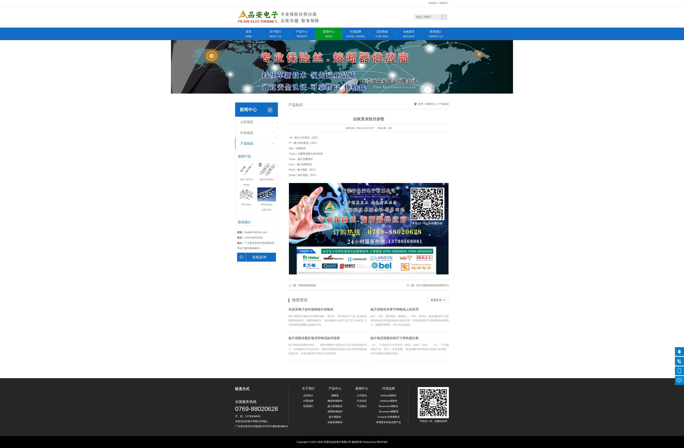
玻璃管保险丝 (335, 411)
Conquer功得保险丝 (388, 417)
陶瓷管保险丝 (335, 401)
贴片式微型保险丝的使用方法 (432, 285)
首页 (248, 34)
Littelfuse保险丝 (388, 401)
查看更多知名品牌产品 (388, 422)
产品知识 (246, 143)
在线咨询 (259, 257)
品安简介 (308, 395)
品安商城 (382, 34)
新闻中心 (328, 34)
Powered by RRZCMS (374, 442)
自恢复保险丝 (335, 422)
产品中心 (302, 34)
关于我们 (275, 34)
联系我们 (443, 3)
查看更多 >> (438, 300)
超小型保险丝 (335, 406)
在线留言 (432, 3)
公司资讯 (246, 122)
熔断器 (335, 395)
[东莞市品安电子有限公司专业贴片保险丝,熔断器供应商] (281, 17)
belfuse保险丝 (388, 395)
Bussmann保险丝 (388, 406)
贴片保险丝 (335, 417)
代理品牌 (355, 34)
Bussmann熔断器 (388, 411)
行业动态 (246, 133)
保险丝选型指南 (307, 285)
